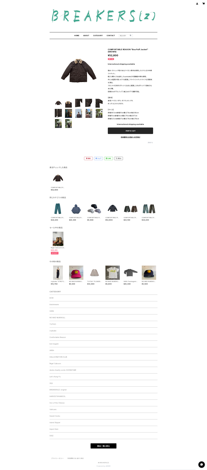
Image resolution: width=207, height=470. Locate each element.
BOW (51, 298)
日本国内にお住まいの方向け (130, 137)
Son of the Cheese (57, 403)
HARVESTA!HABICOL (58, 396)
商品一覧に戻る (103, 446)
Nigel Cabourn (55, 363)
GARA (52, 311)
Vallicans (53, 409)
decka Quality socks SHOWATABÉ (63, 370)
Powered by (101, 466)
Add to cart (130, 131)
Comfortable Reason (58, 337)
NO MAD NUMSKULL (57, 317)
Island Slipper (55, 422)
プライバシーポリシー (57, 458)
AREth (52, 350)
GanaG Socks (55, 416)
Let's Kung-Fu (55, 377)
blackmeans (54, 304)
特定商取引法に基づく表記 (75, 458)
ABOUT (86, 35)
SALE (51, 436)
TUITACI (53, 324)
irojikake (53, 331)
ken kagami (54, 344)
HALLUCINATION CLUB (58, 357)
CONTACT (111, 35)
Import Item (54, 429)
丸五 (51, 383)
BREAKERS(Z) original (58, 390)
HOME (76, 35)
